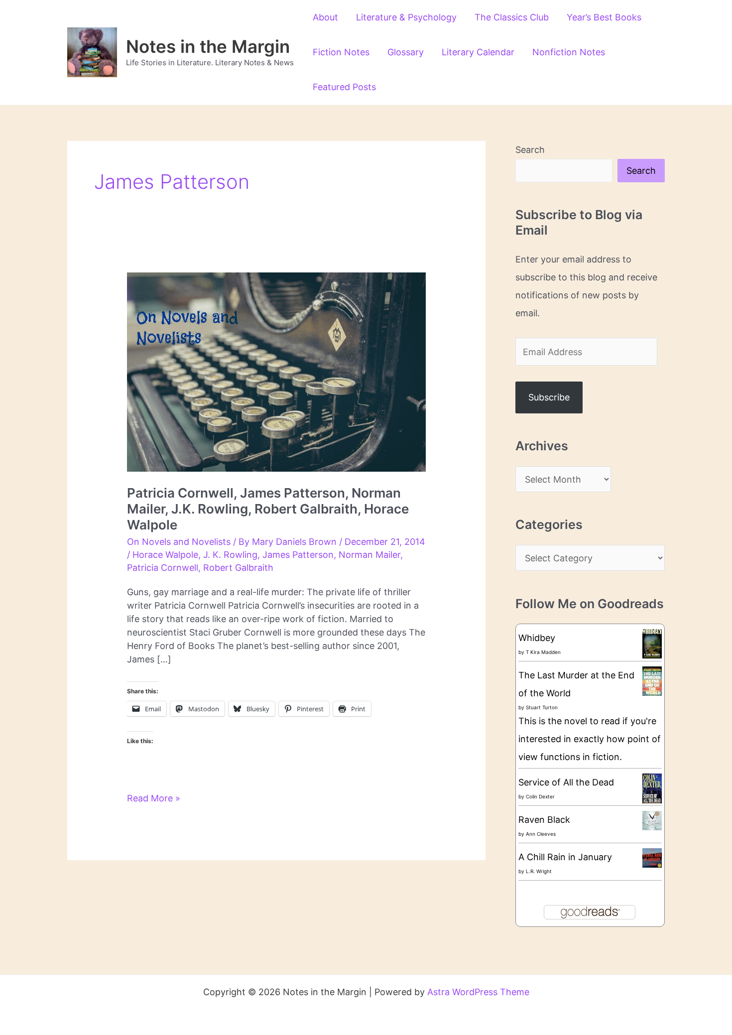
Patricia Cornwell (162, 567)
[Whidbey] (652, 643)
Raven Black (544, 819)
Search (530, 149)
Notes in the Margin (208, 46)
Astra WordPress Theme (478, 992)
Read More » (153, 798)
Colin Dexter (540, 796)
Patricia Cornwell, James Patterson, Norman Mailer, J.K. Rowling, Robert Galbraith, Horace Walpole (268, 508)
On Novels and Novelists (179, 541)
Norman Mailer (369, 554)
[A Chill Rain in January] (652, 857)
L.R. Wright (539, 871)
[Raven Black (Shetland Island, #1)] (652, 820)
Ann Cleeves (541, 834)
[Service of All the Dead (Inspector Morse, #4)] (652, 788)
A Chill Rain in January (565, 857)
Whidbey (536, 638)
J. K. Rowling (230, 554)
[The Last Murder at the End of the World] (652, 680)
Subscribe (549, 397)
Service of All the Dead (566, 782)
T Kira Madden (543, 652)
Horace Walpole (165, 554)
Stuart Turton (542, 707)
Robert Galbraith (238, 567)
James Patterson (298, 554)
